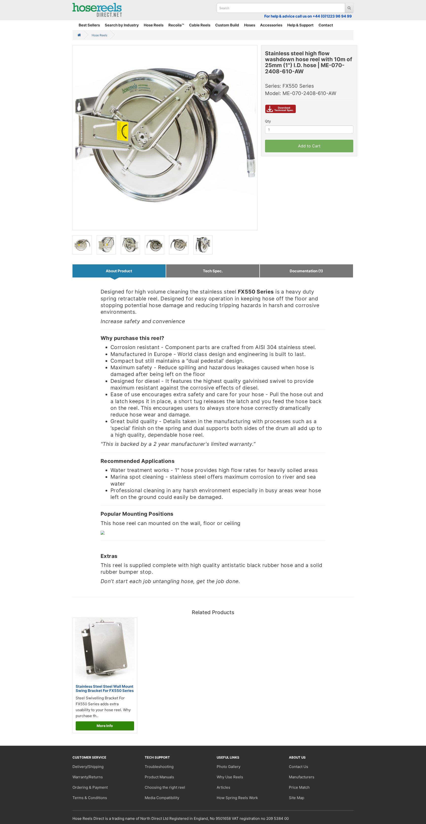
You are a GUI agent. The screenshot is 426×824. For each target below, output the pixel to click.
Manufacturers (301, 777)
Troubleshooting (159, 766)
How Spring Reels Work (237, 797)
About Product (119, 271)
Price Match (299, 787)
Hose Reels (153, 25)
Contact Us (298, 766)
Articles (223, 787)
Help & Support (300, 25)
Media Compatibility (162, 797)
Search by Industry (122, 25)
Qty (268, 121)
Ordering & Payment (90, 787)
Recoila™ (176, 25)
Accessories (271, 25)
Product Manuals (159, 777)
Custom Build (227, 25)
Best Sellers (89, 25)
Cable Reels (199, 25)
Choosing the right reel (165, 787)
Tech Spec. (213, 271)
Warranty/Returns (87, 777)
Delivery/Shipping (88, 766)
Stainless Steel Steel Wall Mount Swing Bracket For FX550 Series (105, 688)
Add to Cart (309, 145)
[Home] (79, 35)
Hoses (249, 25)
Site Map (296, 797)
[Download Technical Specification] (280, 111)
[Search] (349, 8)
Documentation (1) (306, 271)
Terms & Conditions (89, 797)
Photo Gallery (228, 766)
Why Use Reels (230, 777)
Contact (326, 25)
